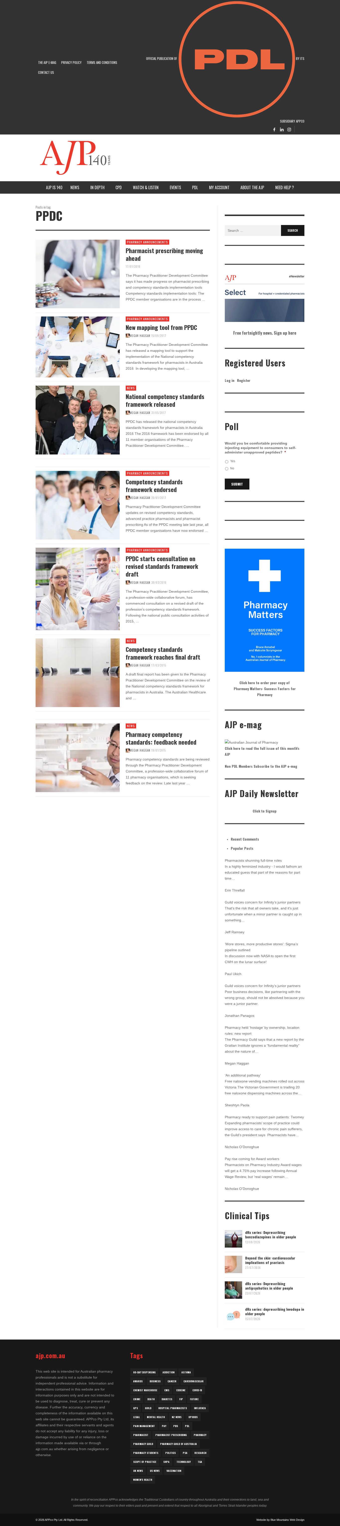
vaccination (174, 1471)
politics (170, 1453)
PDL (187, 1426)
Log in (229, 380)
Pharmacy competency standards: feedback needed (161, 738)
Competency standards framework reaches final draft (163, 653)
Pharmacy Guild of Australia (178, 1444)
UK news (138, 1471)
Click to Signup (265, 810)
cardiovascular (193, 1381)
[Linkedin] (281, 129)
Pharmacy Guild (143, 1444)
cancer (172, 1381)
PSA (185, 1453)
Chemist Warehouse (145, 1390)
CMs (166, 1390)
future (194, 1399)
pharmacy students (145, 1453)
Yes (232, 461)
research (200, 1453)
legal (136, 1417)
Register (243, 380)
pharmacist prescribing (171, 1435)
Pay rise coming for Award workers (252, 1159)
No (232, 468)
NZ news (176, 1417)
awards (138, 1381)
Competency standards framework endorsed (154, 485)
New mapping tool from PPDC (161, 327)
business (155, 1381)
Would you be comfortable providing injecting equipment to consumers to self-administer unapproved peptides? (260, 447)
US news (155, 1471)
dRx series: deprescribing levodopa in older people (274, 1311)
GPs (135, 1408)
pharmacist (140, 1435)
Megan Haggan (140, 336)
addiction (168, 1372)
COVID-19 (197, 1390)
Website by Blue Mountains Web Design (280, 1519)
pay (164, 1426)
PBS (175, 1426)
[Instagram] (289, 129)
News (131, 388)
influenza (200, 1408)
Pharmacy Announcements (147, 242)
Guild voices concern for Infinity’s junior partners (262, 902)
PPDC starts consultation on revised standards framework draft (162, 566)
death (151, 1399)
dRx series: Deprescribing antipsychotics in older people (269, 1286)
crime (136, 1399)
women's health (142, 1479)
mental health (156, 1417)
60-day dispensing (144, 1372)
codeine (180, 1390)
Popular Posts (242, 848)
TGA (200, 1462)
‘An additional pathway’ (243, 1075)
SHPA (166, 1462)
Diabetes (167, 1399)
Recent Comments (245, 839)
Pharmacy (200, 1435)
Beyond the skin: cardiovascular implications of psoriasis (270, 1260)
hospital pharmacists (172, 1408)
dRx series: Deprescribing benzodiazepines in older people (270, 1234)
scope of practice (144, 1462)
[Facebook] (274, 129)
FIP (181, 1399)
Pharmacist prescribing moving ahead (164, 254)
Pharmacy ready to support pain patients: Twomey (264, 1117)
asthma (186, 1372)
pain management (144, 1426)
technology (183, 1462)
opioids (193, 1417)
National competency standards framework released (165, 400)
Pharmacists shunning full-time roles (253, 860)
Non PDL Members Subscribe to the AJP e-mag (261, 766)
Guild (148, 1408)
